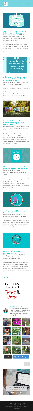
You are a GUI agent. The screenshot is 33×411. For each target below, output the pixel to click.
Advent (5, 216)
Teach (5, 174)
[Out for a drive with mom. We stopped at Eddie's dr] (7, 340)
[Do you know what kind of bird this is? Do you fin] (26, 322)
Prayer (20, 172)
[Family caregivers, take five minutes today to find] (7, 350)
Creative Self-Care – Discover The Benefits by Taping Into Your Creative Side (15, 122)
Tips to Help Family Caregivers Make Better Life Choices (14, 32)
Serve (24, 172)
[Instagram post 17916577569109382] (26, 340)
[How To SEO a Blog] (16, 395)
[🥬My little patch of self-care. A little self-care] (16, 340)
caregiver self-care (9, 36)
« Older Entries (7, 277)
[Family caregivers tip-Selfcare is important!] (26, 331)
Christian (18, 36)
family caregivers (15, 38)
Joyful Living (14, 40)
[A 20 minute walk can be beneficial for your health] (16, 350)
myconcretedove (10, 35)
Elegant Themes (16, 406)
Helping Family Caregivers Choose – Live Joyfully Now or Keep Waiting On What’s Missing (16, 78)
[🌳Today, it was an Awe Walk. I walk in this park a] (26, 350)
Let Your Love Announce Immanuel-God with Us (12, 252)
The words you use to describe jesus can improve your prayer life (15, 167)
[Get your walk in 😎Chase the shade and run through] (7, 331)
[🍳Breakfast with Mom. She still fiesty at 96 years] (7, 322)
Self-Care (6, 130)
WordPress (16, 408)
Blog (27, 82)
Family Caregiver (8, 84)
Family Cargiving (15, 128)
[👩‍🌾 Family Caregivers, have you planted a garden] (16, 331)
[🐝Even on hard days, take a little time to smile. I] (16, 322)
